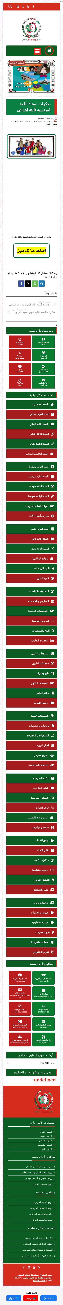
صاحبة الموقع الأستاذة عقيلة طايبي (37, 1256)
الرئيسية (50, 121)
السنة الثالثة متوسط (38, 486)
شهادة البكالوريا (40, 558)
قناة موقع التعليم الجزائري (41, 1214)
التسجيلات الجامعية (39, 591)
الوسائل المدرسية (40, 798)
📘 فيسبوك (48, 1298)
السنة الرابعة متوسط (38, 496)
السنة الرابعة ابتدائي (39, 444)
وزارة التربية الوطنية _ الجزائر (39, 1166)
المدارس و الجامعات (38, 601)
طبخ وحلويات (43, 673)
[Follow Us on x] (39, 1267)
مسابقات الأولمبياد (39, 942)
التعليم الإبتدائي (37, 121)
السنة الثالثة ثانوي (40, 548)
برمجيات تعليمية (40, 870)
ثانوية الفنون (43, 578)
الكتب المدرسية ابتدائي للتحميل (38, 1238)
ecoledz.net (39, 1280)
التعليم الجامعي (45, 1140)
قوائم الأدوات (42, 807)
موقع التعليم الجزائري (43, 1202)
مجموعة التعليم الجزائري (41, 1220)
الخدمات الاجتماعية (39, 765)
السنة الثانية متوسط (38, 476)
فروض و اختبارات (40, 912)
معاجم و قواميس (41, 827)
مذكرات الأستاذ (51, 124)
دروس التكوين (41, 703)
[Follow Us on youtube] (34, 1267)
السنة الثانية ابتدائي (39, 424)
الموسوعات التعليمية (38, 817)
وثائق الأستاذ (42, 840)
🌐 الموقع (14, 1298)
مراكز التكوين (43, 693)
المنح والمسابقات (41, 630)
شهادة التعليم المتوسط (37, 506)
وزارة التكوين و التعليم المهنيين (39, 1178)
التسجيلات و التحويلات (38, 735)
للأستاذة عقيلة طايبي (33, 1277)
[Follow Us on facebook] (23, 1267)
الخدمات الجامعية (39, 640)
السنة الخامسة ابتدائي (37, 453)
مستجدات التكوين (40, 653)
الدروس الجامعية (40, 621)
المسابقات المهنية (40, 715)
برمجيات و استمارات (39, 725)
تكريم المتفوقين (41, 952)
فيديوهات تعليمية (40, 922)
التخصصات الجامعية (38, 611)
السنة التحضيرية (40, 404)
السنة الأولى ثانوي (40, 529)
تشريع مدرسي (41, 755)
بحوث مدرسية (42, 932)
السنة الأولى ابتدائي (40, 414)
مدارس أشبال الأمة (39, 516)
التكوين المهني (46, 1149)
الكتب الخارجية (41, 788)
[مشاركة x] (28, 283)
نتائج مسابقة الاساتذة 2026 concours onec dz (37, 84)
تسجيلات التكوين (40, 663)
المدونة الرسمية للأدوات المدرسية (37, 1250)
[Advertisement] (31, 199)
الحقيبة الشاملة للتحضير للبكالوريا (38, 1244)
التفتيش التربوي (42, 880)
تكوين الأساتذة (41, 889)
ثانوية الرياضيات (42, 568)
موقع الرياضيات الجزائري (41, 1208)
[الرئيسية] (49, 51)
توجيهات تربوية (41, 902)
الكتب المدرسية (41, 778)
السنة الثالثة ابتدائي (20, 121)
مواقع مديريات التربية (43, 1184)
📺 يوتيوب (31, 1298)
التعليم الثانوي (46, 1136)
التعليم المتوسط (45, 1145)
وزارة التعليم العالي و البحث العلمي (37, 1172)
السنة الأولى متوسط (39, 466)
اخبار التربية (43, 745)
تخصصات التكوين (40, 683)
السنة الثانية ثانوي (40, 538)
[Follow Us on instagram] (29, 1267)
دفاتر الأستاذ (43, 850)
